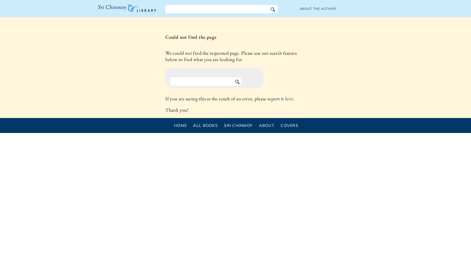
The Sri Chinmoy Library (117, 11)
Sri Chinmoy (238, 125)
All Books (205, 125)
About (267, 125)
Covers (289, 125)
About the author (318, 9)
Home (180, 125)
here (289, 98)
